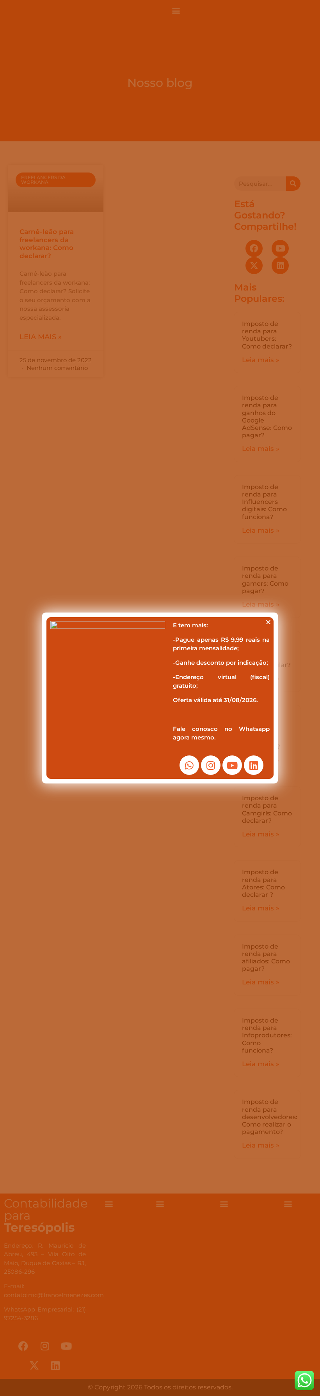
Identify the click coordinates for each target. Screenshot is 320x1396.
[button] (268, 622)
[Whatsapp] (189, 765)
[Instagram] (210, 765)
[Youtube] (232, 765)
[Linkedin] (253, 765)
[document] (160, 698)
